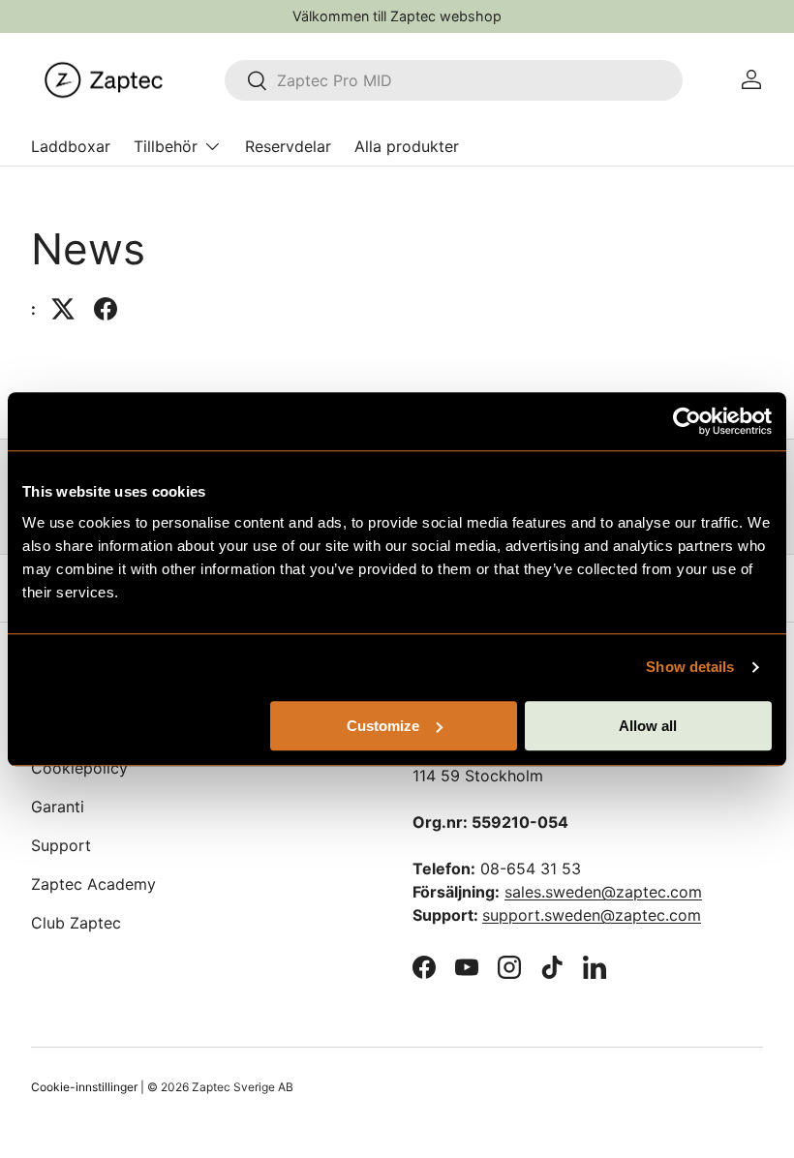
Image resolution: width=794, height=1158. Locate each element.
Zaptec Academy (93, 884)
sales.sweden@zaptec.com (603, 891)
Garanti (57, 806)
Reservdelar (288, 146)
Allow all (648, 725)
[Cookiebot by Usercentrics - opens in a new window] (687, 421)
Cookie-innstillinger (84, 1087)
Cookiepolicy (79, 767)
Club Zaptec (76, 922)
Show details (690, 666)
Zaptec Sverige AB (242, 1087)
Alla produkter (406, 146)
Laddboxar (70, 146)
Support (61, 845)
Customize (383, 725)
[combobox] (454, 80)
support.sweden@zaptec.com (591, 915)
